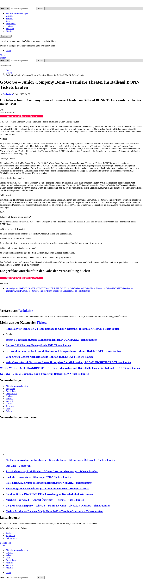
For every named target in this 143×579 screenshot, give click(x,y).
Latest (8, 50)
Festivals (9, 26)
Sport (8, 21)
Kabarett (9, 18)
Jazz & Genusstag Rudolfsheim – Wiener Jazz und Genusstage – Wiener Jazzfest (52, 471)
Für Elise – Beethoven (18, 465)
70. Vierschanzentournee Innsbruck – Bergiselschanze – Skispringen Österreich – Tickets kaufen (60, 459)
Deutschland (11, 393)
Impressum (10, 535)
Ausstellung (11, 23)
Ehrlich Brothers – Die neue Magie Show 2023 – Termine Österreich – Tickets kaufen (54, 511)
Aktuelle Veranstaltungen (17, 13)
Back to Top (5, 543)
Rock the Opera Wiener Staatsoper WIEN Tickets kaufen (38, 477)
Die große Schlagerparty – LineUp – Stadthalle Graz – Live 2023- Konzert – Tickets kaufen (58, 505)
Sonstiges (10, 406)
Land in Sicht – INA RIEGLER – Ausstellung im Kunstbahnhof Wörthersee (49, 494)
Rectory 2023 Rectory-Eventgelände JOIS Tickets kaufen (38, 345)
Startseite (10, 533)
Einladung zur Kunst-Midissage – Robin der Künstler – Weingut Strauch (47, 488)
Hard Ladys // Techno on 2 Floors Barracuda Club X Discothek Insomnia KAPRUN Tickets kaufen (63, 328)
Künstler (9, 31)
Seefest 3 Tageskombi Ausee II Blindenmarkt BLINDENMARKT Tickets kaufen (51, 339)
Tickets (42, 322)
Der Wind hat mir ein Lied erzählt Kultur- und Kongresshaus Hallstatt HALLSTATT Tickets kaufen (63, 351)
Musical (9, 16)
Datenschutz (11, 538)
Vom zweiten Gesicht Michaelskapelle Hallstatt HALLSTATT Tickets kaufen (49, 356)
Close (2, 545)
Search (40, 8)
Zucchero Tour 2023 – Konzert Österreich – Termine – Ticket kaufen (45, 499)
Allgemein (10, 388)
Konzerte (10, 28)
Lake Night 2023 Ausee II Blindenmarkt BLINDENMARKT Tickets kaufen (49, 482)
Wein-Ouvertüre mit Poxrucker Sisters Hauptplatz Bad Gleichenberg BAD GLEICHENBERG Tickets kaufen (68, 362)
